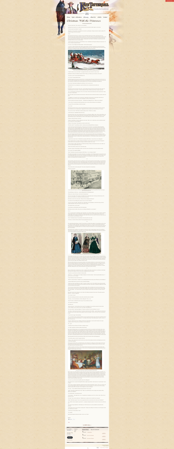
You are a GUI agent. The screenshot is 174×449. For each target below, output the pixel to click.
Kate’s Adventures (77, 17)
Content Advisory (102, 447)
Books (75, 431)
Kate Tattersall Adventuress (94, 7)
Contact (105, 17)
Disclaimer (107, 447)
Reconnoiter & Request (90, 438)
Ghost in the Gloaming (90, 435)
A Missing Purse (89, 432)
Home (68, 17)
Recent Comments (95, 430)
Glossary (86, 17)
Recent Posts (85, 430)
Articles (99, 17)
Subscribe (70, 437)
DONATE (169, 0)
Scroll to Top (88, 448)
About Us (93, 17)
